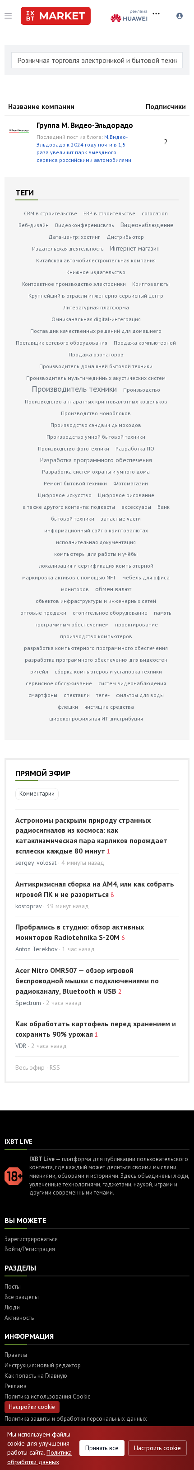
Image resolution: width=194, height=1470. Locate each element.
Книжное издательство (95, 272)
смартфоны (42, 695)
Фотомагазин (130, 483)
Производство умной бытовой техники (95, 436)
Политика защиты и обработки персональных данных (76, 1419)
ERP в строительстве (109, 213)
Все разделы (22, 1297)
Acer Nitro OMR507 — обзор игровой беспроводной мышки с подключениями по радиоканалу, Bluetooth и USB (87, 981)
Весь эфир (30, 1067)
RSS (55, 1067)
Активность (19, 1318)
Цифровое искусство (65, 495)
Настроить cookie (157, 1448)
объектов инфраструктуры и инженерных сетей (96, 600)
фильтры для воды (140, 695)
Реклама (16, 1386)
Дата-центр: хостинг (74, 236)
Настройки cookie (32, 1407)
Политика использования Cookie (48, 1396)
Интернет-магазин (135, 248)
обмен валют (113, 589)
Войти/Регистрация (30, 1249)
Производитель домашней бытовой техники (95, 366)
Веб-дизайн (33, 225)
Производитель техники (74, 389)
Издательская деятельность (68, 248)
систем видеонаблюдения (132, 683)
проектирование (136, 624)
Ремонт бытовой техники (75, 483)
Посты (13, 1286)
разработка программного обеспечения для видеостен (96, 659)
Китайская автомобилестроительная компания (96, 260)
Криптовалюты (151, 283)
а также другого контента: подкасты (69, 506)
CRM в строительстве (50, 213)
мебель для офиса (146, 577)
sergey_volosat (35, 862)
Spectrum (28, 1003)
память (162, 612)
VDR (20, 1046)
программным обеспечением (71, 624)
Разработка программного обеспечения (96, 460)
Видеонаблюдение (147, 225)
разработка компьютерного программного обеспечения (96, 648)
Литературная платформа (96, 307)
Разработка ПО (134, 448)
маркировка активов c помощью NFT (69, 577)
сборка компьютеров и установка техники (108, 671)
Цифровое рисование (126, 495)
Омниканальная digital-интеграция (96, 319)
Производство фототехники (73, 448)
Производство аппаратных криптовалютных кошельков (96, 401)
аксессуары (136, 506)
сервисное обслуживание (59, 683)
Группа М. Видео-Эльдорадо (85, 125)
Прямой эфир (42, 773)
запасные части (121, 518)
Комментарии (37, 793)
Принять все (102, 1448)
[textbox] (97, 60)
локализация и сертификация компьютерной (96, 565)
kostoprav (28, 906)
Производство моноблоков (96, 413)
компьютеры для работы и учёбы (96, 553)
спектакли (77, 695)
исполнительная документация (96, 542)
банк (163, 506)
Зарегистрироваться (31, 1239)
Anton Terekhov (37, 949)
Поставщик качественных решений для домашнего (96, 330)
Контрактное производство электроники (74, 283)
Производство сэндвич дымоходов (96, 425)
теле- (103, 695)
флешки (68, 706)
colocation (155, 213)
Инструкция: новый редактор (43, 1365)
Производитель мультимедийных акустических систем (96, 378)
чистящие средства (109, 706)
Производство (141, 389)
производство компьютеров (96, 636)
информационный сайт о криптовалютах (96, 530)
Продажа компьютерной (145, 342)
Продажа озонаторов (96, 354)
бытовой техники (72, 518)
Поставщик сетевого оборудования (61, 342)
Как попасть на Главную (36, 1376)
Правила (16, 1355)
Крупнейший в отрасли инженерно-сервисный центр (95, 295)
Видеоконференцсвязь (84, 225)
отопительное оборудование (110, 612)
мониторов (75, 589)
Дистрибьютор (125, 236)
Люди (12, 1307)
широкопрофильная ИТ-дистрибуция (96, 718)
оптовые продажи (43, 612)
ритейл (39, 671)
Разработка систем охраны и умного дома (96, 471)
